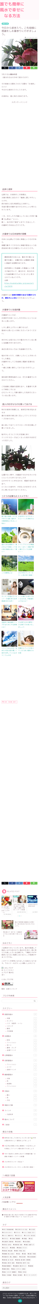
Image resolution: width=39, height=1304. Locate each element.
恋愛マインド (21, 1070)
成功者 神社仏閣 (8, 1250)
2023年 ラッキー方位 (22, 1229)
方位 (21, 1100)
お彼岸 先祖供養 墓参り (10, 702)
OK (20, 1301)
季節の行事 (5, 23)
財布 (21, 1040)
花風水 (20, 1091)
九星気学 (21, 1114)
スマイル (18, 1232)
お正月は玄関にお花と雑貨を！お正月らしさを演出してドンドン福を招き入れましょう (20, 1147)
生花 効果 (23, 1257)
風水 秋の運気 (18, 1275)
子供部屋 (21, 1031)
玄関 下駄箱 (32, 1254)
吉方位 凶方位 (7, 1244)
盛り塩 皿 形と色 (8, 1260)
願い (21, 1095)
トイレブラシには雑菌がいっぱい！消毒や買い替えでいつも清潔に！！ (26, 548)
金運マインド (21, 1050)
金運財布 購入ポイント (20, 1266)
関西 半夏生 (6, 1269)
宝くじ (21, 1045)
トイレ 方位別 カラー (29, 1232)
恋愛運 (13, 1247)
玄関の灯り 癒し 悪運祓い (10, 1257)
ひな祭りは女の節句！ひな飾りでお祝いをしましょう (26, 624)
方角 (21, 1078)
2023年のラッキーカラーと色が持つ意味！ (26, 574)
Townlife (26, 1217)
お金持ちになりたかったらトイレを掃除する (26, 517)
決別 (19, 1254)
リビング (21, 1026)
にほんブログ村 (7, 979)
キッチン (21, 1021)
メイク (21, 1067)
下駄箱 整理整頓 (16, 1238)
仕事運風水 (20, 1055)
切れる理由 (27, 1241)
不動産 (25, 1238)
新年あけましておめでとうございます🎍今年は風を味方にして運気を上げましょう (20, 1139)
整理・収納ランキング (9, 989)
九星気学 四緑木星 (8, 1241)
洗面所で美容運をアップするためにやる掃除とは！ (9, 624)
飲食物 (21, 1084)
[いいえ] (36, 1297)
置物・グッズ (21, 1048)
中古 (31, 1238)
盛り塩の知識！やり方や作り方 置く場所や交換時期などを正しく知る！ (9, 519)
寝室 (21, 1028)
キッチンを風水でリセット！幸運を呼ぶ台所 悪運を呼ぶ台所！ (9, 598)
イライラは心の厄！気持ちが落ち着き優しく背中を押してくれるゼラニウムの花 (9, 651)
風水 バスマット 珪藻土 (19, 1269)
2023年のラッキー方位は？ (14, 1162)
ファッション (21, 1043)
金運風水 (20, 1036)
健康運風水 (20, 1074)
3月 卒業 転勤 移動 (8, 1229)
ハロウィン (19, 1235)
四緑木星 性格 (18, 1244)
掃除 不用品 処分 (20, 1250)
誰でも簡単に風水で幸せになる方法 (12, 9)
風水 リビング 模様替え (10, 1272)
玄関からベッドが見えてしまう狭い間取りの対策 (26, 650)
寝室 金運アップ (30, 1244)
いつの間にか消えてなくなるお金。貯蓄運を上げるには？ (26, 598)
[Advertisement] (31, 8)
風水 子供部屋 (7, 1275)
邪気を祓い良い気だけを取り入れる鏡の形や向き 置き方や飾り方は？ (20, 1216)
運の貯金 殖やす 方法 (23, 1263)
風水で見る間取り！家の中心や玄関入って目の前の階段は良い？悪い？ (9, 548)
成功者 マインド (22, 1247)
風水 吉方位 (23, 1272)
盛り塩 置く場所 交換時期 (23, 1260)
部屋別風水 (20, 1014)
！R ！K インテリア (31, 1275)
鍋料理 (31, 1266)
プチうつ (6, 1238)
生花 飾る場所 (32, 1257)
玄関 (21, 1018)
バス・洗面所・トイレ (21, 1023)
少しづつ (6, 1247)
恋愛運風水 (20, 1060)
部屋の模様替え (7, 1266)
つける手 (33, 1229)
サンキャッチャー (8, 1232)
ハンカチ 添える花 (30, 1235)
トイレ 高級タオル (8, 1235)
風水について (20, 1119)
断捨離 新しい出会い (9, 1254)
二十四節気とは (7, 573)
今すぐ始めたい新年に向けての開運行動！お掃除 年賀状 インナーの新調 (20, 1155)
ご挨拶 (20, 1125)
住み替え (19, 1241)
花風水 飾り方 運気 (9, 1263)
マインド (20, 1110)
